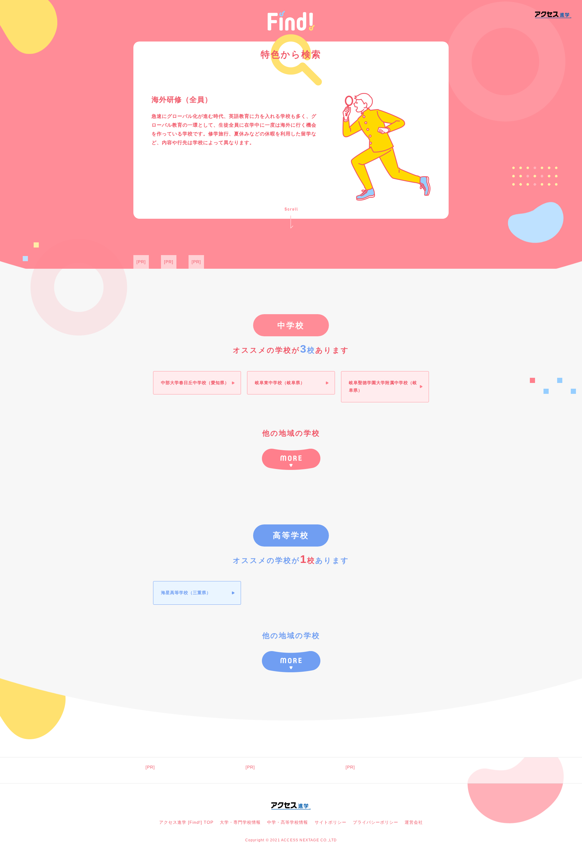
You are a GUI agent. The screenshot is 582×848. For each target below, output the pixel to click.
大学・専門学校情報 (240, 822)
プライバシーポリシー (375, 822)
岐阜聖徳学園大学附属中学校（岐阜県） (383, 386)
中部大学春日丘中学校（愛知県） (195, 382)
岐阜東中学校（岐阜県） (280, 382)
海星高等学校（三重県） (186, 592)
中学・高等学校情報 (287, 822)
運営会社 (414, 822)
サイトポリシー (330, 822)
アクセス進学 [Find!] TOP (186, 822)
